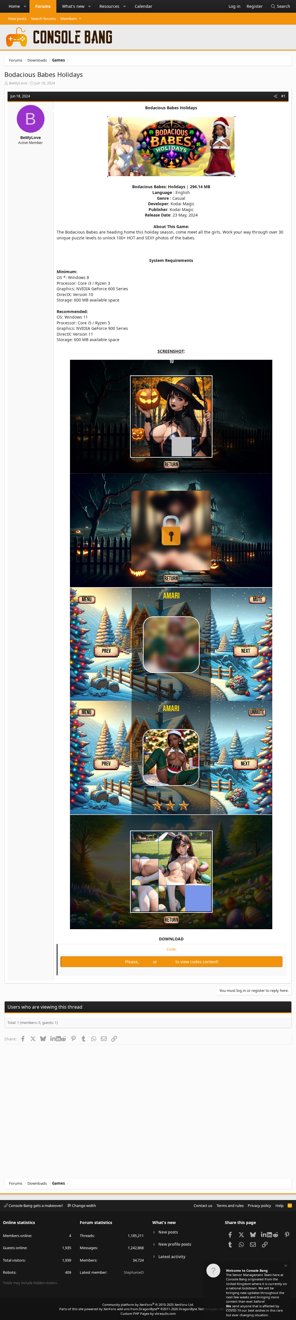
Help (279, 1205)
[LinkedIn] (53, 1039)
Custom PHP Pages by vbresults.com (148, 1313)
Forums (43, 6)
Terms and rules (230, 1205)
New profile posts (174, 1244)
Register (166, 961)
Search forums (43, 18)
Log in (146, 961)
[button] (25, 6)
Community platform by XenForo (148, 1304)
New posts (17, 18)
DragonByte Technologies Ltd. (201, 1309)
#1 (283, 96)
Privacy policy (259, 1205)
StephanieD (134, 1272)
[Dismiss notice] (285, 1266)
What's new (73, 6)
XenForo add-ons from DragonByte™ (131, 1309)
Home (14, 6)
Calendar (143, 6)
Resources (109, 6)
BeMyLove (18, 83)
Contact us (203, 1205)
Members (68, 18)
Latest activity (171, 1256)
